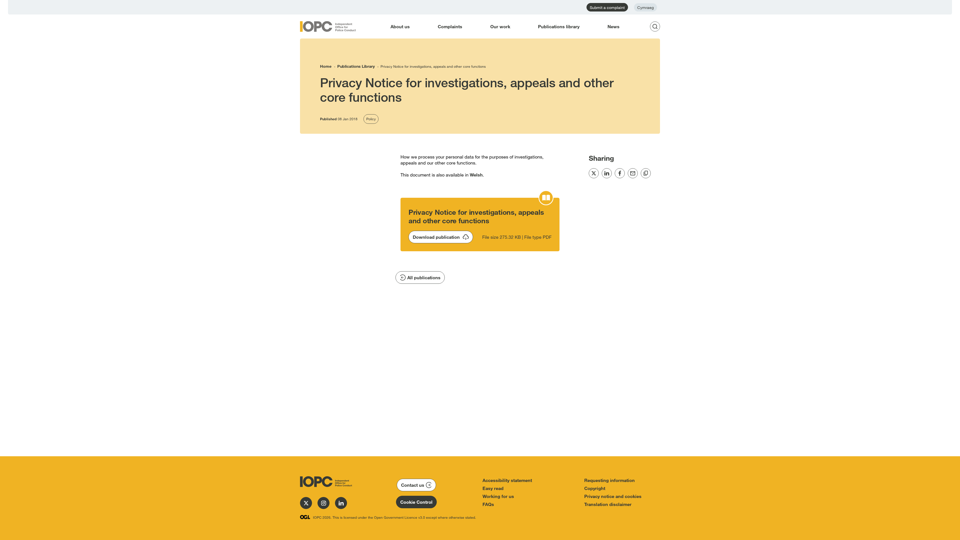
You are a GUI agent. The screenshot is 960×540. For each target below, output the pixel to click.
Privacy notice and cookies (613, 496)
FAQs (488, 504)
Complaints (450, 26)
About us (400, 26)
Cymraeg (645, 7)
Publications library (559, 26)
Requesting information (609, 480)
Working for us (498, 496)
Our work (500, 26)
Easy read (493, 488)
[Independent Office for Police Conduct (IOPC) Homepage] (325, 481)
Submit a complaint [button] (607, 7)
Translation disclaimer (608, 504)
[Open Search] (656, 27)
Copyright (594, 488)
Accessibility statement (507, 480)
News (614, 26)
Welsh (476, 175)
